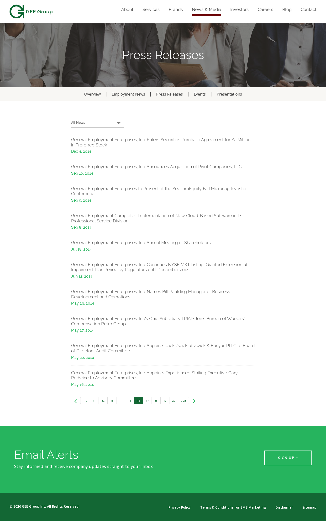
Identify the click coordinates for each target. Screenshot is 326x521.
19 (164, 400)
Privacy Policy (179, 507)
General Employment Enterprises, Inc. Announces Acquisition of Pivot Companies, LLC (156, 166)
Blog (287, 9)
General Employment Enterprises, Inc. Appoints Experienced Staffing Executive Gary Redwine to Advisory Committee (154, 375)
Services (151, 9)
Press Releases (169, 94)
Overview (92, 94)
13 (111, 400)
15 (129, 400)
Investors (239, 9)
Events (200, 94)
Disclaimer (284, 507)
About (127, 9)
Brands (176, 9)
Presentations (229, 94)
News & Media (206, 9)
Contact (308, 9)
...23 (183, 400)
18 (156, 400)
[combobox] (97, 123)
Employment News (128, 94)
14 (120, 400)
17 (147, 400)
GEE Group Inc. (34, 506)
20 (173, 400)
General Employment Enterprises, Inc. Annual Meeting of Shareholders (141, 242)
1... (85, 400)
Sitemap (309, 507)
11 (94, 400)
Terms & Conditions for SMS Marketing (233, 507)
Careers (265, 9)
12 (103, 400)
